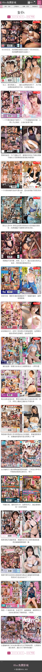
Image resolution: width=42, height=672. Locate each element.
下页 (32, 17)
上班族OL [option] (16, 6)
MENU (39, 3)
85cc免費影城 (9, 2)
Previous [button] (1, 6)
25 (28, 17)
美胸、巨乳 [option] (26, 6)
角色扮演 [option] (35, 6)
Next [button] (40, 6)
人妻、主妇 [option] (7, 6)
